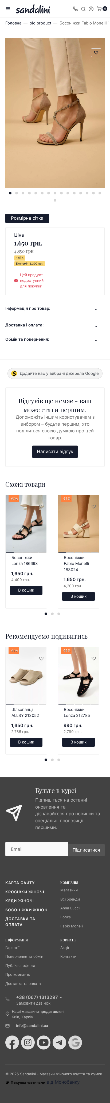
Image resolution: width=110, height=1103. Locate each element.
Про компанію (17, 974)
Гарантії (12, 947)
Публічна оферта (20, 965)
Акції (64, 947)
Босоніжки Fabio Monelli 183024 (76, 563)
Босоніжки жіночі (27, 910)
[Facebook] (12, 1042)
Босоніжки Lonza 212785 (77, 712)
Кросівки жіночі (24, 892)
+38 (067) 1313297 (37, 997)
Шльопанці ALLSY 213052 (25, 712)
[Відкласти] (41, 507)
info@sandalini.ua (32, 1025)
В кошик (26, 590)
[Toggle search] (83, 8)
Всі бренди (70, 899)
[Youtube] (43, 1042)
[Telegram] (59, 1042)
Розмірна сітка (27, 218)
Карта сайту (20, 883)
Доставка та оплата (23, 983)
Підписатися (86, 850)
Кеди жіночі (19, 901)
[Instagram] (28, 1042)
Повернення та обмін (24, 956)
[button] (10, 193)
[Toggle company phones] (75, 8)
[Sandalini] (33, 8)
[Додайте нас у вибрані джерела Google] (75, 1042)
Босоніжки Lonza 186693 (24, 560)
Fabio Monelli (71, 926)
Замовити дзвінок (33, 1003)
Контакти (68, 956)
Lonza (65, 917)
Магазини (69, 890)
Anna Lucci (70, 908)
